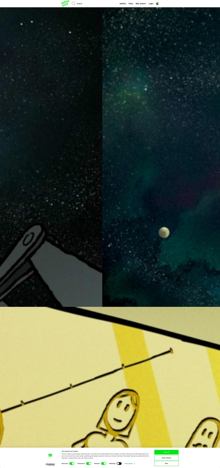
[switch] (88, 463)
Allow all (166, 452)
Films (131, 4)
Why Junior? (141, 4)
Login (151, 4)
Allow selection (166, 458)
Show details (129, 463)
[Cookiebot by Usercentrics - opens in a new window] (50, 464)
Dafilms (123, 4)
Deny (166, 463)
